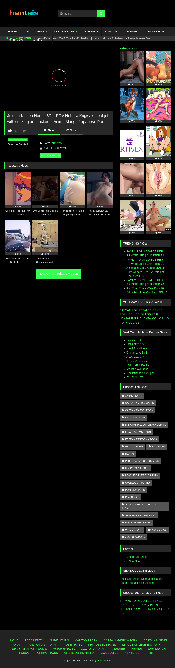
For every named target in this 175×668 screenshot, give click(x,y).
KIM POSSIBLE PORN (137, 468)
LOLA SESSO (135, 344)
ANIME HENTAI (52, 155)
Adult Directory (105, 660)
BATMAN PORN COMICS (135, 310)
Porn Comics (132, 497)
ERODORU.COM (137, 360)
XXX (134, 48)
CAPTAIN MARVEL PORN (139, 410)
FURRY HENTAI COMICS (147, 318)
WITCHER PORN (64, 648)
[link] (24, 131)
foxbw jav (125, 48)
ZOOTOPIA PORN (135, 537)
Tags (150, 652)
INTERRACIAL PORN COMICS (142, 461)
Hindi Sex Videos (137, 348)
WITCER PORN (133, 529)
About (51, 130)
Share (73, 130)
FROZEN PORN (134, 446)
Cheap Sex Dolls (136, 556)
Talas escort (133, 340)
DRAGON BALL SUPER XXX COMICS (145, 424)
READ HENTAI (38, 40)
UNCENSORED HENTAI (138, 522)
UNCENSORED (155, 31)
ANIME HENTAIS (35, 31)
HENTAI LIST (133, 652)
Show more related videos (59, 273)
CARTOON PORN (64, 31)
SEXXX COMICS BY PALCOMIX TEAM (141, 506)
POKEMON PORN (135, 490)
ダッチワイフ (134, 377)
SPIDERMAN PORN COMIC (140, 515)
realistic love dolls (137, 369)
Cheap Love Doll (136, 352)
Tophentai (56, 143)
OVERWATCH (132, 31)
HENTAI (129, 453)
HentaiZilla (133, 561)
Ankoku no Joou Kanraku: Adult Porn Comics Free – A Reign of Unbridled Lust (145, 272)
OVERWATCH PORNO (137, 482)
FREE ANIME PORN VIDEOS (141, 439)
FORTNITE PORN (137, 364)
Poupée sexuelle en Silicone (137, 582)
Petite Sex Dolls (129, 578)
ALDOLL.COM (135, 356)
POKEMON (111, 31)
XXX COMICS (15, 40)
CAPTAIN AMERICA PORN (139, 403)
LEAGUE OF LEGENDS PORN (141, 475)
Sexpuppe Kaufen (152, 578)
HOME (14, 31)
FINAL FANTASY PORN (138, 432)
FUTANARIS (91, 31)
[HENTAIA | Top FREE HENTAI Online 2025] (27, 13)
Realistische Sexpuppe (140, 373)
